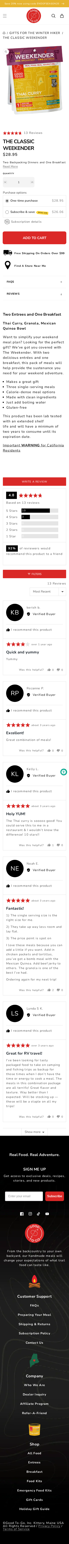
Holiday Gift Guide (34, 1509)
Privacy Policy (49, 1526)
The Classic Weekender (25, 38)
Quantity (8, 173)
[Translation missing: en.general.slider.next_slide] (45, 120)
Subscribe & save (29, 212)
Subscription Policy (34, 1333)
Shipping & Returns (34, 1324)
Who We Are (34, 1385)
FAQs (34, 1305)
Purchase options (15, 193)
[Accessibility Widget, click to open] (63, 772)
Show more (33, 1132)
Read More (10, 166)
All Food (35, 1453)
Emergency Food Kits (34, 1490)
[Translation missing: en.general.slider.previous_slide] (24, 120)
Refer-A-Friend (34, 1413)
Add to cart (34, 238)
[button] (5, 16)
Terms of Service (16, 1529)
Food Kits (34, 1481)
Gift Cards (34, 1500)
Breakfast (34, 1472)
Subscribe (54, 1196)
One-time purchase (24, 201)
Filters (36, 574)
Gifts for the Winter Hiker (34, 33)
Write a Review (34, 481)
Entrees (34, 1462)
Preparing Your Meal (34, 1315)
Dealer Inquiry (34, 1394)
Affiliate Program (34, 1404)
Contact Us (35, 1343)
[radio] (7, 200)
